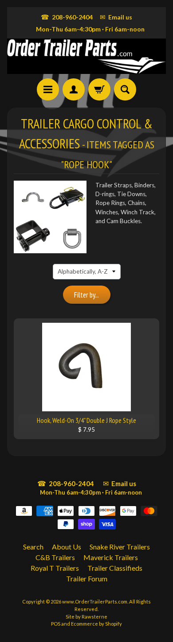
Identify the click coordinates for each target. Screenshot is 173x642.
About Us (66, 546)
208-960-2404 (67, 17)
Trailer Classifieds (114, 568)
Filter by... (86, 295)
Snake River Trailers (120, 546)
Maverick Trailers (110, 557)
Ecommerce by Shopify (96, 624)
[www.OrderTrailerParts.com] (86, 56)
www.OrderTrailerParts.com (94, 601)
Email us (116, 17)
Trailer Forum (86, 578)
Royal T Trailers (55, 568)
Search (33, 546)
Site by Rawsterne (86, 616)
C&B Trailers (55, 557)
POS (55, 624)
